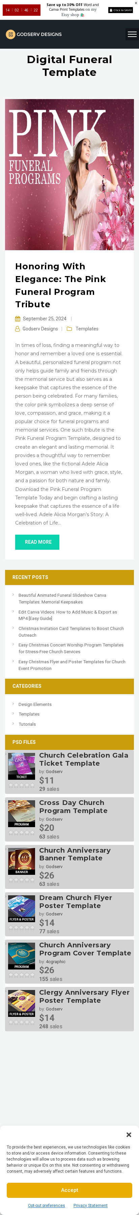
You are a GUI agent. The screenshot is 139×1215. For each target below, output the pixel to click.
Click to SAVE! (123, 10)
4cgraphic (55, 961)
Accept (69, 1190)
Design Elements (35, 704)
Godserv (54, 771)
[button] (129, 1134)
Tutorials (27, 724)
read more (38, 542)
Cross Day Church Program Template (73, 807)
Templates (87, 328)
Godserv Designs (40, 328)
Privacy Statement (91, 1205)
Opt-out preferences (46, 1205)
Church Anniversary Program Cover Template (85, 949)
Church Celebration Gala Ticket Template (84, 759)
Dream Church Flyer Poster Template (75, 902)
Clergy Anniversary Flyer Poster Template (84, 996)
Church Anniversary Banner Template (75, 854)
